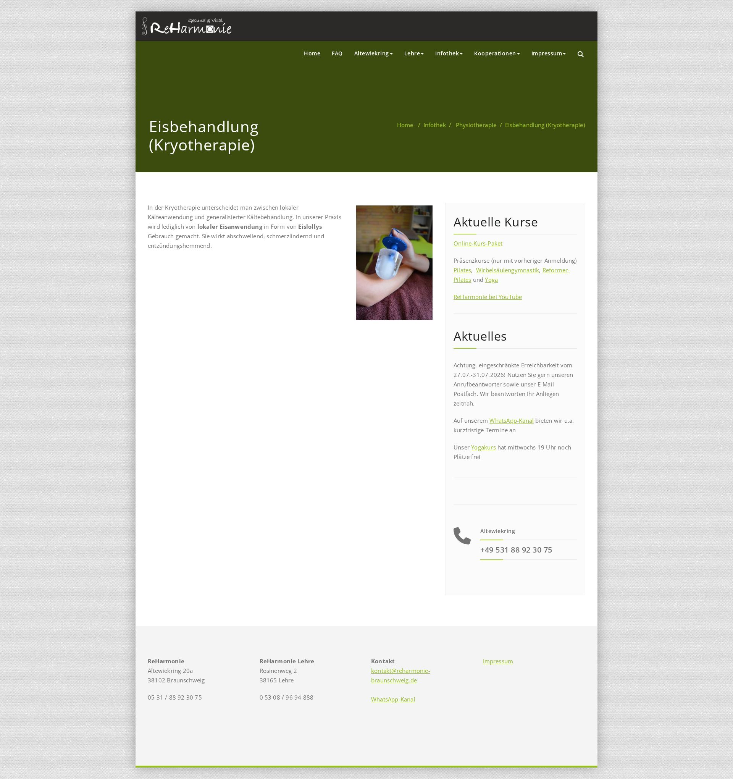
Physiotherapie (476, 125)
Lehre (412, 53)
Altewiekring (371, 53)
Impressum (546, 53)
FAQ (337, 53)
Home (312, 53)
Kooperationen (495, 53)
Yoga (491, 279)
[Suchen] (581, 54)
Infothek (447, 53)
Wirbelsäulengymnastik (507, 270)
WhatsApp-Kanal (511, 420)
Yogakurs (483, 447)
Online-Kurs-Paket (478, 243)
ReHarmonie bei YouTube (488, 297)
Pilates (462, 270)
